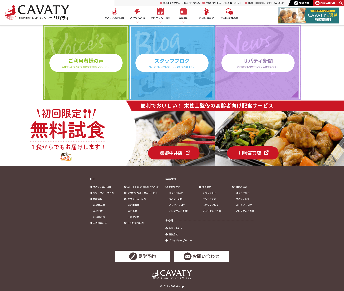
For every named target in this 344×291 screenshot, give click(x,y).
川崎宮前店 (99, 217)
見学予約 (147, 256)
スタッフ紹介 (176, 193)
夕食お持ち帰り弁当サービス (142, 193)
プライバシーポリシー (180, 240)
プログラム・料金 (178, 210)
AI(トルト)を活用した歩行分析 (143, 187)
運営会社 (173, 234)
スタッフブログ (177, 204)
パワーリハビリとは (103, 193)
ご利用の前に (100, 223)
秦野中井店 (99, 205)
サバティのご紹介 (102, 187)
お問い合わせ (176, 228)
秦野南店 (97, 211)
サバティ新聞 (176, 199)
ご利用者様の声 (135, 223)
